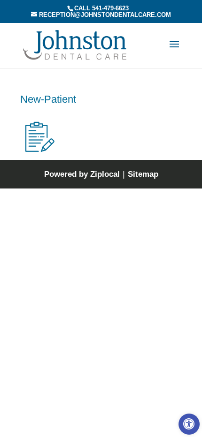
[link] (189, 424)
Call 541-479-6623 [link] (101, 8)
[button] (174, 50)
